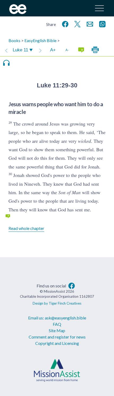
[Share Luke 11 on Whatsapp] (101, 23)
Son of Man (69, 192)
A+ (53, 49)
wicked (84, 141)
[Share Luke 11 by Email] (89, 23)
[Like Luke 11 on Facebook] (64, 23)
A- (67, 50)
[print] (95, 50)
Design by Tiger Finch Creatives (57, 303)
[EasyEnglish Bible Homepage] (18, 12)
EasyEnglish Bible (40, 40)
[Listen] (6, 62)
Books (14, 40)
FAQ (57, 324)
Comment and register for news (57, 336)
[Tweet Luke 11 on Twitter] (76, 23)
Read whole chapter (26, 228)
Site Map (57, 330)
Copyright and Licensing (57, 343)
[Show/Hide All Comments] (81, 50)
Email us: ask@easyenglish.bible (57, 317)
